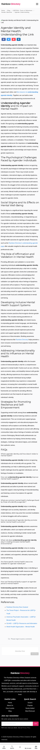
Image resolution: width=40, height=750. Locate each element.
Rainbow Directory (22, 339)
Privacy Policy (26, 727)
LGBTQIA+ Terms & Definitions (22, 10)
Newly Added (30, 708)
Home (3, 10)
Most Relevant (30, 711)
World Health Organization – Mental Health (20, 626)
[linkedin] (19, 39)
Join (35, 724)
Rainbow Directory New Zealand (17, 607)
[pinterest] (14, 39)
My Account (28, 748)
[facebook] (4, 39)
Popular (30, 705)
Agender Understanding (22, 12)
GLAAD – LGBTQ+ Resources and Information (21, 623)
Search (30, 702)
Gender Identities (6, 12)
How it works (10, 708)
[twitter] (9, 39)
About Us (10, 705)
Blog (8, 10)
